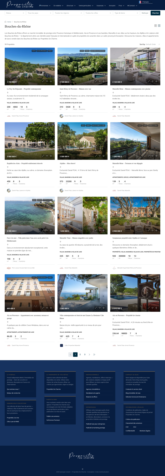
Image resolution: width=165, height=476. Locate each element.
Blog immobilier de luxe (133, 393)
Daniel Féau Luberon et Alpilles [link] (74, 116)
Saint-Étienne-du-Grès (98, 125)
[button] (155, 25)
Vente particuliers (85, 6)
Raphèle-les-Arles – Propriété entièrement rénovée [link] (25, 163)
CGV (127, 427)
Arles (150, 200)
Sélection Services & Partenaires (136, 397)
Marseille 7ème (100, 200)
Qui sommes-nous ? (13, 389)
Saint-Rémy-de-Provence (98, 50)
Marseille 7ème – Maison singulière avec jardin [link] (76, 238)
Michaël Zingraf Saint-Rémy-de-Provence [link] (129, 268)
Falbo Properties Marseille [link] (72, 345)
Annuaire (112, 6)
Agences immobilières (93, 389)
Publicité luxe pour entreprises (95, 424)
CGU (134, 427)
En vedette (57, 6)
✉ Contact (131, 6)
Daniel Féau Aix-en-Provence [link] (20, 116)
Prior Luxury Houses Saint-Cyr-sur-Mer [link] (23, 268)
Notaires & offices (91, 397)
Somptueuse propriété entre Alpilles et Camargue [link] (129, 238)
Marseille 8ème (153, 50)
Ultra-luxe (70, 6)
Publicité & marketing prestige (95, 428)
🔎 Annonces (43, 6)
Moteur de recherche (13, 393)
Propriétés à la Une (13, 418)
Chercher (155, 13)
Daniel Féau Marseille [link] (123, 116)
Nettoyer (145, 13)
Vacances (100, 6)
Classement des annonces (134, 423)
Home (9, 22)
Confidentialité (130, 431)
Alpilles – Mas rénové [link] (67, 163)
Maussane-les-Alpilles (45, 125)
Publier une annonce (53, 416)
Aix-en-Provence (41, 50)
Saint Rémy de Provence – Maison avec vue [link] (75, 89)
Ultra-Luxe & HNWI (13, 422)
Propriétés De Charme (54, 389)
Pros (120, 6)
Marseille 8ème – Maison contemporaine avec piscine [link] (131, 89)
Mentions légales (145, 431)
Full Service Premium (53, 420)
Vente (34, 50)
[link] (30, 66)
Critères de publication (133, 419)
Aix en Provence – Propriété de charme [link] (126, 315)
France (50, 50)
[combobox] (15, 13)
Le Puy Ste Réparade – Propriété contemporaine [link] (24, 89)
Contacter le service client (134, 389)
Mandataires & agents (93, 393)
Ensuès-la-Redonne (93, 277)
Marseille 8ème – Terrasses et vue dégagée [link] (127, 163)
